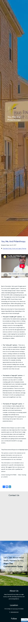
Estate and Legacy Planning (19, 248)
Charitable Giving (7, 248)
